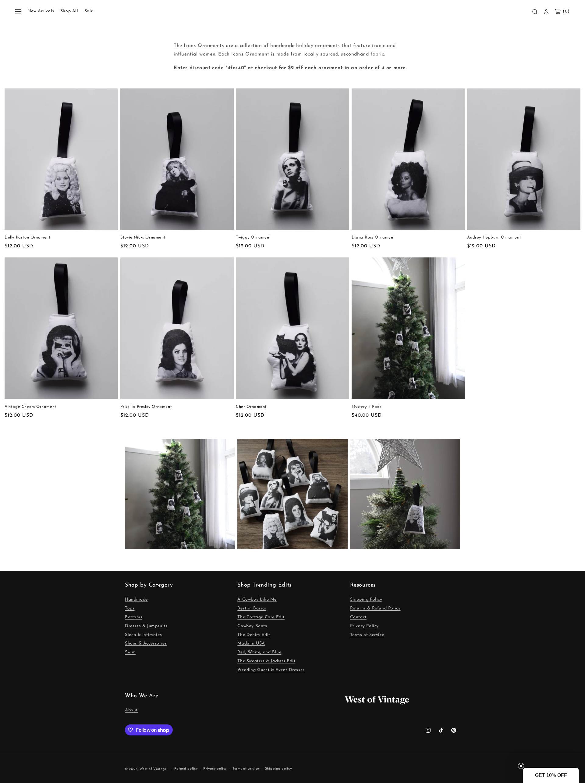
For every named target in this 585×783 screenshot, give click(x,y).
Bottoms (133, 617)
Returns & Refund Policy (375, 608)
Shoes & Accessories (146, 643)
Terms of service (245, 768)
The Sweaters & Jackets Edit (266, 661)
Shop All (69, 11)
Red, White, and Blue (259, 652)
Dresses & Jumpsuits (146, 626)
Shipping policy (278, 768)
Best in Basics (251, 608)
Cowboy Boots (252, 626)
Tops (129, 608)
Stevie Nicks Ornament (143, 237)
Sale (88, 11)
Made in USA (251, 643)
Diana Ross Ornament (373, 237)
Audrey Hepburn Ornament (494, 237)
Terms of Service (367, 635)
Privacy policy (215, 768)
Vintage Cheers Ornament (30, 407)
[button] (551, 775)
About (131, 710)
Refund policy (186, 768)
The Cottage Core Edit (261, 617)
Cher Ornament (251, 407)
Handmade (136, 599)
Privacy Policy (364, 626)
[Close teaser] (521, 766)
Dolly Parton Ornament (28, 237)
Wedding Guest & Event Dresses (270, 670)
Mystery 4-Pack (366, 407)
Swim (130, 652)
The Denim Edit (253, 635)
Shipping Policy (366, 599)
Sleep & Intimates (143, 635)
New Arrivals (40, 11)
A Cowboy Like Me (257, 599)
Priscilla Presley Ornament (146, 407)
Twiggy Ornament (253, 237)
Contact (358, 617)
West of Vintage (153, 769)
